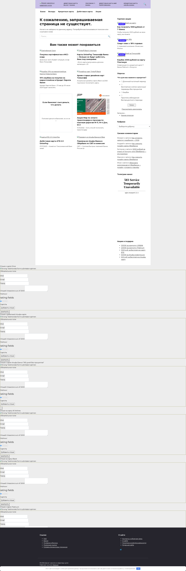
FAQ (45, 539)
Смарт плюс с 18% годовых (129, 43)
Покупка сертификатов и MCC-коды (54, 55)
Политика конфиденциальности (134, 543)
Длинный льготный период (134, 81)
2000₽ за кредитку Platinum (132, 248)
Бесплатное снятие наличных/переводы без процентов (133, 88)
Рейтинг (3, 294)
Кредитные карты (66, 12)
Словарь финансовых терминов (55, 547)
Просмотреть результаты (132, 109)
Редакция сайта (128, 545)
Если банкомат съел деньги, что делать (56, 103)
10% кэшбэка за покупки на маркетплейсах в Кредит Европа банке (55, 80)
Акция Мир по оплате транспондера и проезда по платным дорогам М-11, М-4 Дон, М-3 (92, 121)
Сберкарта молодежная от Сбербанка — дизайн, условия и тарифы (129, 165)
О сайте (125, 541)
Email (2, 280)
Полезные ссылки (50, 545)
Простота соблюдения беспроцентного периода (131, 99)
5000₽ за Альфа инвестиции (133, 255)
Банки (42, 12)
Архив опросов (127, 115)
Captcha (3, 304)
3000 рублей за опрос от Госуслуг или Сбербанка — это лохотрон (131, 151)
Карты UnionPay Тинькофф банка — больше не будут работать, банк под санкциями (92, 56)
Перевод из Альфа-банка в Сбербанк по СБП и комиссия (91, 142)
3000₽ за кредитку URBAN (132, 245)
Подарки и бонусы (51, 543)
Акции (98, 12)
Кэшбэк (126, 92)
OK (138, 568)
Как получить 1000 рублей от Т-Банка (131, 28)
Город (2, 283)
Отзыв (2, 291)
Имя (2, 276)
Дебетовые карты (85, 12)
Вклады (51, 12)
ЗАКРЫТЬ (5, 312)
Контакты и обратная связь (132, 539)
